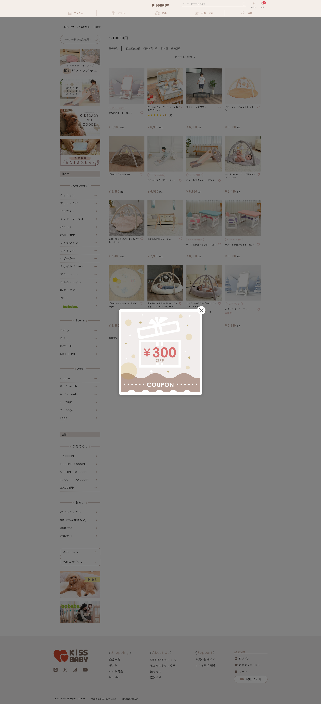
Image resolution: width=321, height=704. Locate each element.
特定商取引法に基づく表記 (104, 698)
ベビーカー (67, 258)
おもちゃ (66, 227)
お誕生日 (66, 536)
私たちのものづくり (162, 665)
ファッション (69, 242)
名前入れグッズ (72, 561)
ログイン (244, 658)
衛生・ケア (67, 290)
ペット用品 (116, 671)
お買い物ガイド (205, 659)
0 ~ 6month (68, 386)
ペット (64, 298)
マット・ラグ (69, 203)
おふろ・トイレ (70, 282)
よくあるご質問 (205, 665)
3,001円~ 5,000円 (72, 464)
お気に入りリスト (249, 665)
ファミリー (67, 250)
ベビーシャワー (70, 512)
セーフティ (67, 211)
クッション (67, 195)
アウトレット (69, 274)
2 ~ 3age (66, 410)
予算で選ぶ (84, 27)
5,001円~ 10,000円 (73, 472)
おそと (64, 338)
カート (243, 671)
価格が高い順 (150, 48)
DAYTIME (66, 346)
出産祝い (66, 528)
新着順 (164, 48)
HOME (65, 27)
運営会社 (155, 677)
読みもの (155, 671)
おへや (64, 330)
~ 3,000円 (67, 456)
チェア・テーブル (72, 219)
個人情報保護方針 (130, 698)
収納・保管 (67, 235)
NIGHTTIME (68, 354)
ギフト (73, 27)
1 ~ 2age (66, 402)
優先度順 (176, 48)
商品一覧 (114, 659)
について (163, 659)
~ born (65, 378)
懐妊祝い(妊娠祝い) (73, 520)
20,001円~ (67, 487)
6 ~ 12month (69, 394)
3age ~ (65, 418)
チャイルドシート (72, 266)
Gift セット (70, 552)
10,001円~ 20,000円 (74, 479)
